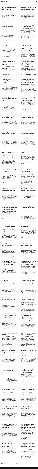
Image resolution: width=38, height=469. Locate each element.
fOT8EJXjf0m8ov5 (5, 29)
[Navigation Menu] (36, 1)
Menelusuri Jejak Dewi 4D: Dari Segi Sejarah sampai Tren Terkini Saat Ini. (9, 426)
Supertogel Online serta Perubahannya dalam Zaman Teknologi (8, 226)
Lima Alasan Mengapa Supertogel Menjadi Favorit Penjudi (27, 207)
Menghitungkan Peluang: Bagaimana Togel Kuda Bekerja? (8, 27)
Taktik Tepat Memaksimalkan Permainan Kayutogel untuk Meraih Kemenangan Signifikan (28, 134)
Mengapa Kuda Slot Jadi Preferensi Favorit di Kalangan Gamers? (28, 280)
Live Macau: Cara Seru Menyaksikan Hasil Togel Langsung (8, 389)
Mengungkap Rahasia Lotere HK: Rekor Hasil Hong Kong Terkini (8, 134)
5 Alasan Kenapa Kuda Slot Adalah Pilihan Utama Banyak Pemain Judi (9, 63)
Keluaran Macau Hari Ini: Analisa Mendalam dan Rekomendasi (8, 370)
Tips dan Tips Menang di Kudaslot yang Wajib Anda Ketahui (27, 45)
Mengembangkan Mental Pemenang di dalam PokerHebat (26, 171)
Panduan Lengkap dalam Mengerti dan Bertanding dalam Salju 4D (9, 98)
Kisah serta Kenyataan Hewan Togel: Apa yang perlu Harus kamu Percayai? (28, 63)
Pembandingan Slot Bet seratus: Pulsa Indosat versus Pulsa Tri (9, 81)
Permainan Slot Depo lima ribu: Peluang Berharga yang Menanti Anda (9, 317)
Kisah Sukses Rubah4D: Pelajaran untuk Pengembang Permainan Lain (28, 389)
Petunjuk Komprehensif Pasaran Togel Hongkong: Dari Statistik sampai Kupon (9, 263)
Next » (17, 463)
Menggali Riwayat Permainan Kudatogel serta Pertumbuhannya (9, 280)
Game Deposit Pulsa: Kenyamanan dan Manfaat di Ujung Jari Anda (8, 445)
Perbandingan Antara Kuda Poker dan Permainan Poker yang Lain (27, 299)
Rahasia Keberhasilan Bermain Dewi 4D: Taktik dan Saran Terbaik (9, 152)
